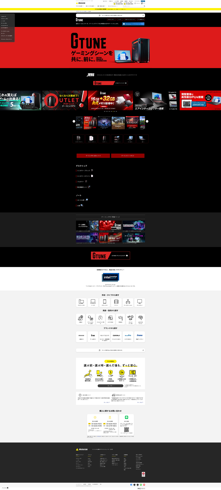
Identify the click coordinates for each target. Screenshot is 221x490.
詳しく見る (110, 385)
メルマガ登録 (117, 1)
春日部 (125, 463)
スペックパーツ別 (130, 323)
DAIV (89, 463)
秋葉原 (125, 460)
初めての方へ (105, 1)
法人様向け (143, 1)
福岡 (124, 469)
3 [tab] (107, 111)
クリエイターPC (4, 25)
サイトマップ (138, 469)
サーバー (3, 33)
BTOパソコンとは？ (139, 456)
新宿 (124, 461)
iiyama (89, 466)
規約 (100, 484)
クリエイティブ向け (100, 323)
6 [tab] (113, 111)
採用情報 (89, 484)
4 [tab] (109, 111)
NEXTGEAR (90, 461)
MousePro (89, 464)
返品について (102, 464)
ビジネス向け (110, 322)
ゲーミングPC (4, 23)
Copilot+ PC (3, 16)
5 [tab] (111, 111)
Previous (8, 100)
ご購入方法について (103, 458)
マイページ (138, 3)
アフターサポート (137, 1)
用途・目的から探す (101, 6)
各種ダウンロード (115, 463)
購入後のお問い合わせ (115, 458)
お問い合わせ (131, 1)
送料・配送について (103, 461)
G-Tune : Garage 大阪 (127, 468)
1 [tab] (104, 111)
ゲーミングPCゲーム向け (90, 323)
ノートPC (119, 19)
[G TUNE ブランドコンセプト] (110, 83)
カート (144, 3)
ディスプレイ (139, 305)
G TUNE (89, 460)
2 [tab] (106, 111)
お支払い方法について (103, 460)
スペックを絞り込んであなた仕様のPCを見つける (112, 15)
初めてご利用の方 (139, 454)
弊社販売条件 (99, 436)
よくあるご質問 (102, 466)
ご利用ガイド (111, 1)
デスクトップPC (111, 19)
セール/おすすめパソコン (80, 468)
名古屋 (125, 464)
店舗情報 (126, 1)
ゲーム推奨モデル (141, 19)
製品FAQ (113, 461)
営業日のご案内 (102, 463)
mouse (89, 458)
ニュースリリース (78, 484)
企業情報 (121, 1)
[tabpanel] (110, 100)
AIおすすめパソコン (140, 323)
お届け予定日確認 (139, 462)
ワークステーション (5, 31)
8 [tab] (116, 111)
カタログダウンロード (139, 464)
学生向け (120, 322)
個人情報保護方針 (95, 484)
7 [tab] (114, 111)
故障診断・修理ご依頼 (115, 460)
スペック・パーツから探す (6, 35)
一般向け (80, 322)
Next (213, 100)
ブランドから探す (79, 6)
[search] (144, 6)
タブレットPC (105, 305)
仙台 (124, 458)
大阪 (124, 466)
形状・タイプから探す (90, 6)
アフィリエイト (138, 459)
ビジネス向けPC (4, 27)
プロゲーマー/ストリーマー (130, 19)
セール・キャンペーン (112, 6)
